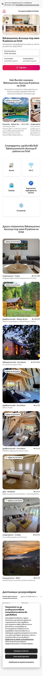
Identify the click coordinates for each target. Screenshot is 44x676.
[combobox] (21, 53)
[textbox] (11, 61)
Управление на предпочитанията (21, 662)
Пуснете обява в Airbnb (28, 11)
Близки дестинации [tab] (10, 596)
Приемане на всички (21, 651)
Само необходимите (21, 656)
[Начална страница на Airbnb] (4, 11)
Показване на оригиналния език (27, 5)
